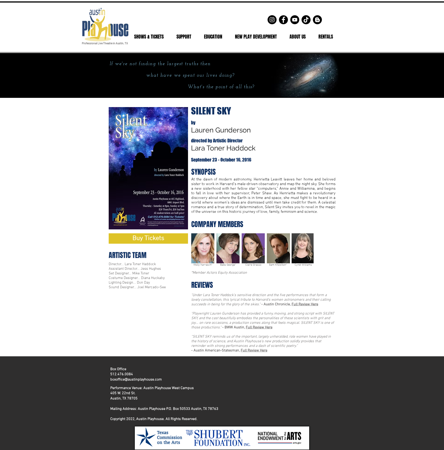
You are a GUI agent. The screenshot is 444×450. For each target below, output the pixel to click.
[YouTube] (294, 19)
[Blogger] (317, 19)
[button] (149, 36)
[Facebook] (283, 19)
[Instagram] (272, 19)
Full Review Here (305, 304)
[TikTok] (306, 19)
